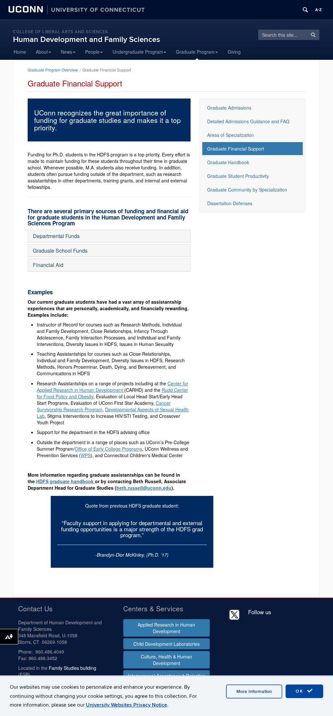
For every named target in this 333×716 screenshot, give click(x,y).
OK (300, 691)
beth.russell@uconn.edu (143, 487)
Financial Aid (48, 265)
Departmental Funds (56, 236)
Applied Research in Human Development (166, 627)
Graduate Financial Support (235, 148)
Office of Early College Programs (108, 448)
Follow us (259, 612)
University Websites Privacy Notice (126, 705)
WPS (86, 455)
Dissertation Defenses (229, 203)
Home (20, 51)
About (42, 51)
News (66, 51)
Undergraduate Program (138, 51)
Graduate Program (195, 51)
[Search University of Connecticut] (305, 10)
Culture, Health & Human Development (166, 659)
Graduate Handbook (228, 162)
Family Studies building (72, 668)
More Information (254, 691)
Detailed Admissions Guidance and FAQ (248, 121)
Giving (234, 51)
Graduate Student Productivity (238, 176)
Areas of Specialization (230, 135)
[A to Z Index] (318, 10)
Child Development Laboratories (166, 644)
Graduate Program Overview (53, 70)
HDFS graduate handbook (65, 481)
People (92, 51)
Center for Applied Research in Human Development (112, 386)
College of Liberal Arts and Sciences (60, 31)
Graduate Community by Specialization (247, 189)
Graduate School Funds (60, 250)
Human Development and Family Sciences (86, 39)
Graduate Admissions (229, 107)
